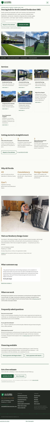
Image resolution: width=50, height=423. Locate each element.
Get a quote (37, 403)
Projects (36, 397)
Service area (37, 395)
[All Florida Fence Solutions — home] (6, 2)
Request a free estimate (9, 24)
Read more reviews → (6, 283)
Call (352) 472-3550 (23, 24)
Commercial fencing (22, 397)
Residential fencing (22, 395)
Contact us (3, 253)
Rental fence (21, 401)
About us (36, 401)
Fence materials (21, 407)
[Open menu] (47, 2)
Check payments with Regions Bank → (12, 355)
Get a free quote (20, 376)
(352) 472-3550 (35, 380)
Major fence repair (22, 405)
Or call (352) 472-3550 (22, 152)
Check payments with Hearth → (34, 355)
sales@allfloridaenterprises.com (8, 381)
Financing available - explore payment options (11, 27)
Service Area (36, 299)
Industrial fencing (22, 399)
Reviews (36, 399)
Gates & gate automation (24, 403)
